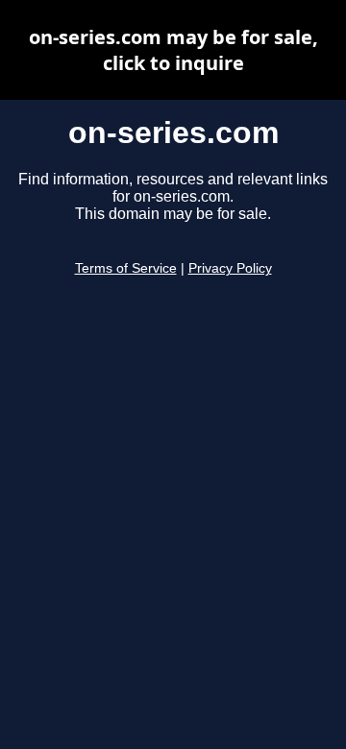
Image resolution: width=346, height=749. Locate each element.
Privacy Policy (230, 268)
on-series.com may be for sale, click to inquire (173, 50)
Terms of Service (126, 268)
